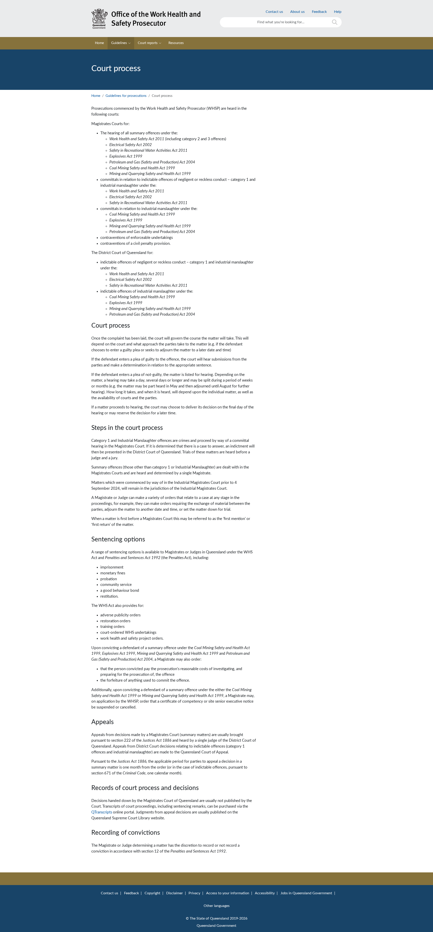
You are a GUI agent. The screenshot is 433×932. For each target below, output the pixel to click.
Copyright (152, 893)
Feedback (319, 12)
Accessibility (265, 893)
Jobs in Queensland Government (306, 893)
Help (337, 12)
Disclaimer (174, 893)
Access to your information (227, 893)
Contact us (274, 12)
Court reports (148, 43)
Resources (176, 43)
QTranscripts (102, 812)
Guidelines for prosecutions (126, 96)
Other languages (217, 906)
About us (297, 12)
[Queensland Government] (152, 18)
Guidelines (119, 43)
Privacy (194, 893)
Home (99, 43)
